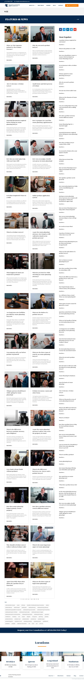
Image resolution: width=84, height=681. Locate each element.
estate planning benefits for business (13, 609)
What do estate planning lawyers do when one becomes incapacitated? (68, 243)
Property (13, 623)
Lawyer (23, 616)
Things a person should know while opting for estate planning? (16, 393)
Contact (60, 5)
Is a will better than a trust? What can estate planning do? (67, 296)
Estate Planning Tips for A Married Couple (66, 125)
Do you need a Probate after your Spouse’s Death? (68, 152)
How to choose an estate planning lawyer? (65, 261)
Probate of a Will (18, 621)
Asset (18, 605)
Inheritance (7, 616)
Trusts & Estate (14, 5)
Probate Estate (26, 619)
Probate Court (17, 619)
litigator (28, 616)
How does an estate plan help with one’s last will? (16, 160)
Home (75, 19)
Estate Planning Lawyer (27, 614)
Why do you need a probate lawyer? (41, 46)
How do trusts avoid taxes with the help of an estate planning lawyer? (67, 367)
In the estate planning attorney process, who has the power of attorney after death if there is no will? (67, 494)
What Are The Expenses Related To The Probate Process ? (14, 47)
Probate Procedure (28, 621)
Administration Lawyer (10, 605)
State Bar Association (22, 623)
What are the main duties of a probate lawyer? (67, 252)
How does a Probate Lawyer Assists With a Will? (66, 143)
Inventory (14, 616)
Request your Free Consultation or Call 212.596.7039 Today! (42, 630)
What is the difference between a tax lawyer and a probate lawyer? (41, 471)
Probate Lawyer (41, 619)
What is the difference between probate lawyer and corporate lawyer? (67, 409)
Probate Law (33, 619)
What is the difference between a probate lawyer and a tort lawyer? (68, 278)
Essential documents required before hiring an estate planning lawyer (16, 122)
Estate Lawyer (17, 607)
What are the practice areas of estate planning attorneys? (67, 400)
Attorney (23, 605)
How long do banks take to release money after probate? (67, 287)
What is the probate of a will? (67, 49)
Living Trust (34, 616)
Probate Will (45, 621)
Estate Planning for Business (67, 376)
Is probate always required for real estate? (67, 41)
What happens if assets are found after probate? (15, 274)
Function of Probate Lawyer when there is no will (66, 234)
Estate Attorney (8, 607)
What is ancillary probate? (66, 455)
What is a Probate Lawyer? (15, 232)
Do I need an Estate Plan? (66, 226)
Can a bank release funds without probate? (15, 470)
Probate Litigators (9, 621)
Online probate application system (41, 197)
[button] (60, 29)
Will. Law (41, 623)
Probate (46, 616)
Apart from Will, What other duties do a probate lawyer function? (16, 584)
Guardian (47, 614)
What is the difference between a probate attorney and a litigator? (15, 431)
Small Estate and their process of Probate (42, 85)
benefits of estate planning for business (35, 605)
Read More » (9, 60)
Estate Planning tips (38, 614)
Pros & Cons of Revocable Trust (67, 91)
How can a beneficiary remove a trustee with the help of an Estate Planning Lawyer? (68, 57)
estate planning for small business (12, 614)
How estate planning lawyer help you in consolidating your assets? (68, 187)
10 (34, 599)
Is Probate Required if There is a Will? (16, 196)
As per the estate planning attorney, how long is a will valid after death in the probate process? (41, 235)
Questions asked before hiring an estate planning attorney (67, 313)
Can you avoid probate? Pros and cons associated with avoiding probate (68, 107)
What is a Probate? (64, 418)
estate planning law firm (13, 6)
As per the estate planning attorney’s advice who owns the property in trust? (41, 431)
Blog (54, 5)
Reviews (48, 5)
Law (19, 616)
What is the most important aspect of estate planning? (41, 546)
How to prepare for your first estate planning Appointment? (42, 121)
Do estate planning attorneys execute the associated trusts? (67, 350)
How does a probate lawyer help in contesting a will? (68, 269)
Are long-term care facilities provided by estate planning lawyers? (16, 314)
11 (36, 599)
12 (38, 599)
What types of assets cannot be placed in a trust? (67, 304)
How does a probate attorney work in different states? (41, 507)
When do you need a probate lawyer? (67, 358)
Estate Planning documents (29, 609)
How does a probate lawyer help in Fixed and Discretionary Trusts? (68, 426)
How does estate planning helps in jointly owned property (15, 508)
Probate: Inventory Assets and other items (42, 392)
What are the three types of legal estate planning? (41, 583)
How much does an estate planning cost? (66, 477)
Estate (47, 605)
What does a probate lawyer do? (68, 485)
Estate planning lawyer (65, 461)
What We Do (41, 5)
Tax (29, 623)
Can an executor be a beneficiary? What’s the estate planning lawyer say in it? (68, 446)
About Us (31, 5)
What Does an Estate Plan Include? (66, 160)
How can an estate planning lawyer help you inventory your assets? (68, 436)
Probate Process (37, 621)
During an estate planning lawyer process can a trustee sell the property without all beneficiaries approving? (68, 198)
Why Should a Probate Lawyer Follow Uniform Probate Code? (16, 546)
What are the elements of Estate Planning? (68, 98)
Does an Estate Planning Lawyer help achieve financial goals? (68, 209)
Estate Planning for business (43, 609)
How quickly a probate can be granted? (67, 178)
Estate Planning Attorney (43, 607)
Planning (41, 616)
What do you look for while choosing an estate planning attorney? (41, 275)
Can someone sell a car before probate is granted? (16, 353)
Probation (7, 623)
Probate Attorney (9, 619)
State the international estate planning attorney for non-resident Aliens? (67, 340)
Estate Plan (24, 607)
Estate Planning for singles (37, 612)
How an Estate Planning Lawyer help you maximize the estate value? (68, 169)
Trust (33, 623)
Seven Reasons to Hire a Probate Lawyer (68, 66)
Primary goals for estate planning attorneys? (66, 74)
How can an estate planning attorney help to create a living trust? (67, 218)
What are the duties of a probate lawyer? (40, 313)
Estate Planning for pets (24, 612)
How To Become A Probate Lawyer (15, 85)
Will (36, 623)
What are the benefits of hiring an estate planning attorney (67, 321)
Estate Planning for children (11, 612)
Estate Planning (32, 607)
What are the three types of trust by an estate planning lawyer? (41, 354)
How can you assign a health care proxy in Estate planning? (42, 160)
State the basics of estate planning (66, 383)
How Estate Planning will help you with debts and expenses (67, 469)
